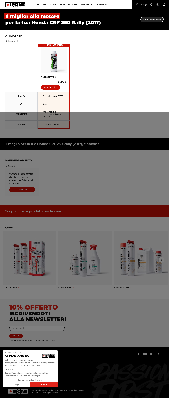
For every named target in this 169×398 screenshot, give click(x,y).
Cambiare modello (152, 19)
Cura (53, 4)
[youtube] (145, 354)
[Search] (137, 4)
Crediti (56, 390)
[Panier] (164, 4)
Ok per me (44, 385)
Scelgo (16, 385)
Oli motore (39, 4)
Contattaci (22, 189)
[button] (4, 395)
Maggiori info (50, 87)
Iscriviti (15, 335)
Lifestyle (86, 4)
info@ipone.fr (79, 390)
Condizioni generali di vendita (42, 390)
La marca (101, 4)
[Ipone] (18, 391)
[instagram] (151, 354)
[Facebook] (138, 354)
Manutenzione (68, 4)
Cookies (63, 390)
